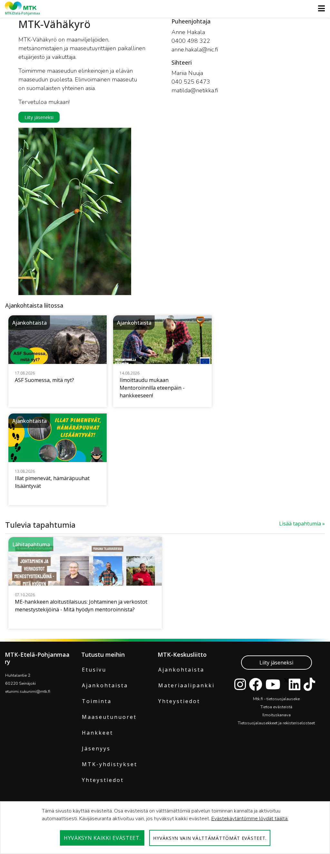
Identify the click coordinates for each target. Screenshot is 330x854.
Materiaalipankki (186, 685)
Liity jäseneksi (276, 662)
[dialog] (165, 827)
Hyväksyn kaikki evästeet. (102, 837)
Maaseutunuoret (109, 716)
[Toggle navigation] (319, 8)
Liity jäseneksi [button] (38, 117)
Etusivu (94, 669)
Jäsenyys (96, 748)
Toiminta (97, 701)
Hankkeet (97, 732)
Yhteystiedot (103, 780)
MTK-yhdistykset (109, 764)
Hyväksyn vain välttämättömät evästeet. (210, 838)
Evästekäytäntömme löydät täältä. (249, 818)
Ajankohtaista (105, 685)
